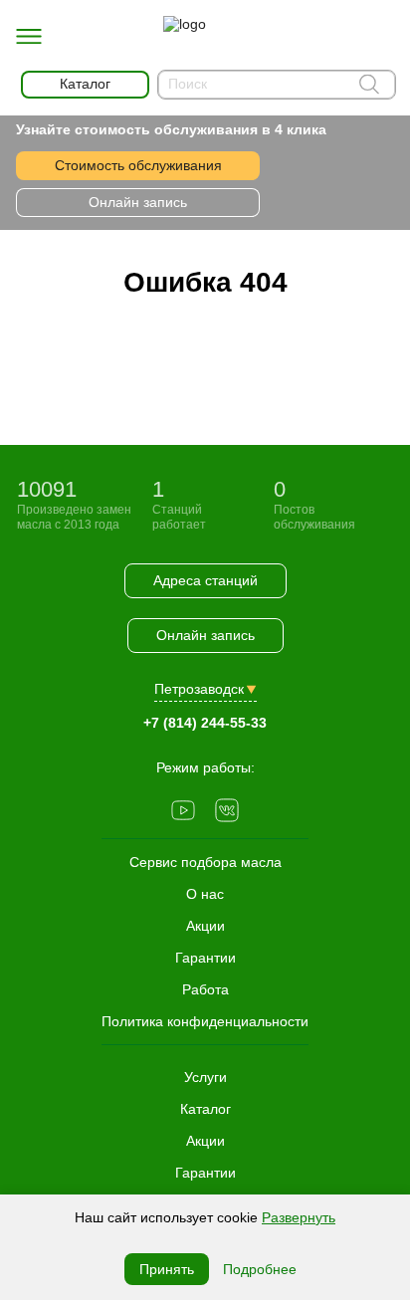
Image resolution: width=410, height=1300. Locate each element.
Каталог (205, 1109)
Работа (205, 989)
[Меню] (29, 37)
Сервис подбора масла (205, 862)
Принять (166, 1269)
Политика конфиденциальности (205, 1021)
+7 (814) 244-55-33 (205, 723)
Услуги (205, 1077)
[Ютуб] (183, 812)
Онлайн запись (138, 202)
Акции (205, 1141)
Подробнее (260, 1269)
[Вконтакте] (227, 812)
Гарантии (205, 1173)
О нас (205, 894)
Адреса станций (205, 580)
